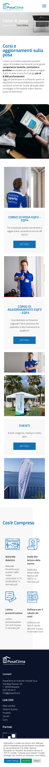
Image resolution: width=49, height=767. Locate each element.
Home (5, 25)
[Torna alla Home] (14, 660)
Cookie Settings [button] (12, 761)
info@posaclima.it (11, 693)
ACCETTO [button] (26, 761)
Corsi (12, 25)
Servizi (6, 716)
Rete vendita (9, 705)
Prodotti (7, 712)
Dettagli (24, 244)
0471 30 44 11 (9, 690)
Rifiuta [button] (36, 761)
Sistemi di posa (10, 709)
